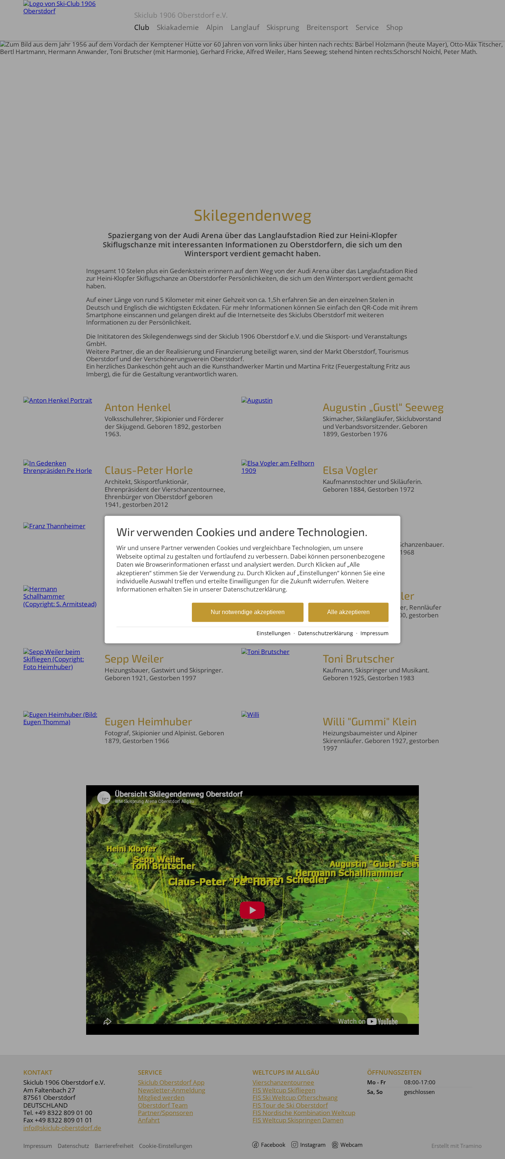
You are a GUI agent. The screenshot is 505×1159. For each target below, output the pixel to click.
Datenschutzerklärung (325, 633)
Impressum (374, 633)
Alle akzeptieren (348, 612)
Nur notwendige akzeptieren (248, 612)
